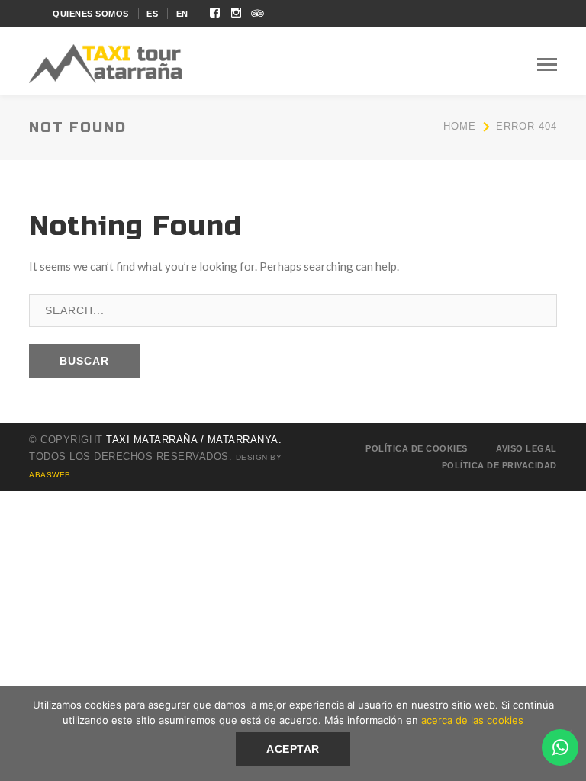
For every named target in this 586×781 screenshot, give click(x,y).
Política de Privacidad (499, 465)
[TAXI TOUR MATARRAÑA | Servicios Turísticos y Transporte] (105, 62)
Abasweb (50, 475)
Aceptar (293, 749)
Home (459, 126)
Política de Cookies (416, 448)
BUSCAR (84, 361)
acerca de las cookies (472, 720)
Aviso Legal (526, 448)
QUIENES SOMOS (91, 13)
